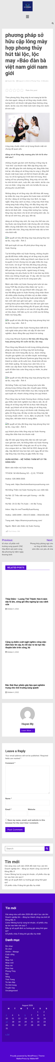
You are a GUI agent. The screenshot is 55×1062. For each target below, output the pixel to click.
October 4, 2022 (13, 609)
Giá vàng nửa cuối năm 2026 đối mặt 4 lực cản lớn (26, 866)
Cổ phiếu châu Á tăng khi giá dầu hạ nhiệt (22, 885)
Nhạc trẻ (9, 965)
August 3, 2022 (24, 81)
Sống (7, 977)
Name (8, 798)
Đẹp (7, 957)
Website (31, 809)
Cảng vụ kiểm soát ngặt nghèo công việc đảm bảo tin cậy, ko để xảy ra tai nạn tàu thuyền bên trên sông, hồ (25, 645)
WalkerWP (34, 1059)
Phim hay (9, 968)
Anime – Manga (12, 952)
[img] (27, 16)
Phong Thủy (35, 81)
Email (8, 809)
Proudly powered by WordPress (23, 1056)
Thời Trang (10, 979)
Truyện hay (10, 988)
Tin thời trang (11, 985)
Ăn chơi (8, 949)
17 (7, 1022)
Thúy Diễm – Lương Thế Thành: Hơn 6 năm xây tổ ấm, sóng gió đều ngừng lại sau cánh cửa (26, 602)
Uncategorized (11, 990)
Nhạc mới (9, 963)
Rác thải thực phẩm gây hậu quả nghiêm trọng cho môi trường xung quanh (25, 686)
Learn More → (27, 730)
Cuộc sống (9, 954)
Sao (7, 974)
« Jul (7, 1034)
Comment (10, 763)
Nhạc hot (9, 960)
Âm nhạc (9, 946)
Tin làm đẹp (10, 982)
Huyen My (11, 81)
